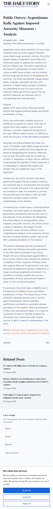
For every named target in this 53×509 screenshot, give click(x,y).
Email (8, 436)
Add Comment (12, 453)
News (21, 40)
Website (8, 444)
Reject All (26, 504)
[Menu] (49, 4)
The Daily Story (21, 3)
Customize (26, 497)
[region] (26, 488)
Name (8, 429)
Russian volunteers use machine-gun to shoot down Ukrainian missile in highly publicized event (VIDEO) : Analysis (26, 382)
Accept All (26, 490)
